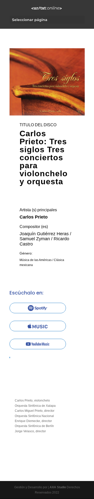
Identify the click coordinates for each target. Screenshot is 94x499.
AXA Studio (58, 487)
